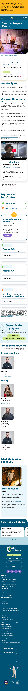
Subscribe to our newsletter (14, 562)
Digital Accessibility (6, 621)
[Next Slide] (16, 540)
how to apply (4, 9)
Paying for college (6, 535)
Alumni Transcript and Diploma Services (11, 642)
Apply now (14, 555)
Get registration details (8, 64)
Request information (14, 558)
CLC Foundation (6, 603)
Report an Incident (7, 592)
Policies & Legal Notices (7, 619)
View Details (6, 260)
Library (3, 606)
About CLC (4, 614)
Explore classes (10, 10)
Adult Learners (5, 630)
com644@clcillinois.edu (6, 376)
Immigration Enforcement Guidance (11, 595)
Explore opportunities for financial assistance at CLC (15, 315)
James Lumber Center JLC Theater (9, 608)
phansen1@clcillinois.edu (6, 428)
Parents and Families (6, 628)
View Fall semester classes (9, 68)
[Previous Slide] (12, 540)
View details (17, 76)
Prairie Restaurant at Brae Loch (9, 584)
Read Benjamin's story (7, 185)
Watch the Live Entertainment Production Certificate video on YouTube (11, 183)
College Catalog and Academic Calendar (11, 622)
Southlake (14, 4)
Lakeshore (3, 4)
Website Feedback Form (8, 594)
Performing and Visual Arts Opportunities (11, 610)
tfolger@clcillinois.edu (5, 403)
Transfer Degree (9, 203)
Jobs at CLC (4, 599)
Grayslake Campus (6, 577)
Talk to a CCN (8, 235)
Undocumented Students (7, 635)
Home (2, 55)
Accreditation (5, 615)
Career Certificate (10, 208)
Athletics (4, 601)
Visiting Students (6, 638)
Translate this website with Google (9, 661)
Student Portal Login (23, 14)
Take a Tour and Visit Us (7, 586)
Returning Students (6, 637)
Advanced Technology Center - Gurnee (10, 583)
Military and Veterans (7, 631)
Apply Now (7, 71)
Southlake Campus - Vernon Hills (9, 581)
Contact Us (5, 588)
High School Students (7, 626)
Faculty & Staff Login (8, 652)
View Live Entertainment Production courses (14, 338)
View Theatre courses (13, 335)
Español (4, 640)
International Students (7, 633)
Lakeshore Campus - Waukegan (9, 579)
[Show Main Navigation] (2, 18)
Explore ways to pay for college (10, 167)
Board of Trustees (6, 617)
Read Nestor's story (6, 510)
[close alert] (26, 2)
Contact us (14, 566)
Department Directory (7, 590)
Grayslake (18, 3)
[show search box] (26, 18)
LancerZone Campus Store (8, 605)
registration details (16, 7)
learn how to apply (19, 64)
